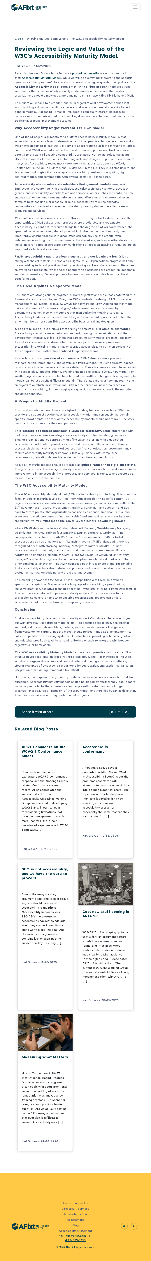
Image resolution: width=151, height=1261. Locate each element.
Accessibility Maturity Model (41, 78)
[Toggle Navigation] (135, 7)
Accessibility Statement (75, 1231)
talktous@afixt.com (72, 1236)
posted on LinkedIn (85, 73)
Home (67, 1203)
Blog (18, 39)
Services (83, 1209)
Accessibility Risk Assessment (75, 1217)
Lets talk (68, 1209)
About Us (81, 1203)
